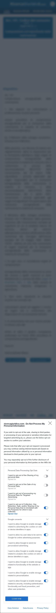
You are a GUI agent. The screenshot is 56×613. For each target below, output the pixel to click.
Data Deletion (13, 608)
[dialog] (28, 516)
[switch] (46, 476)
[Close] (50, 423)
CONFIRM (16, 599)
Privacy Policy (42, 608)
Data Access (28, 608)
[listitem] (28, 470)
